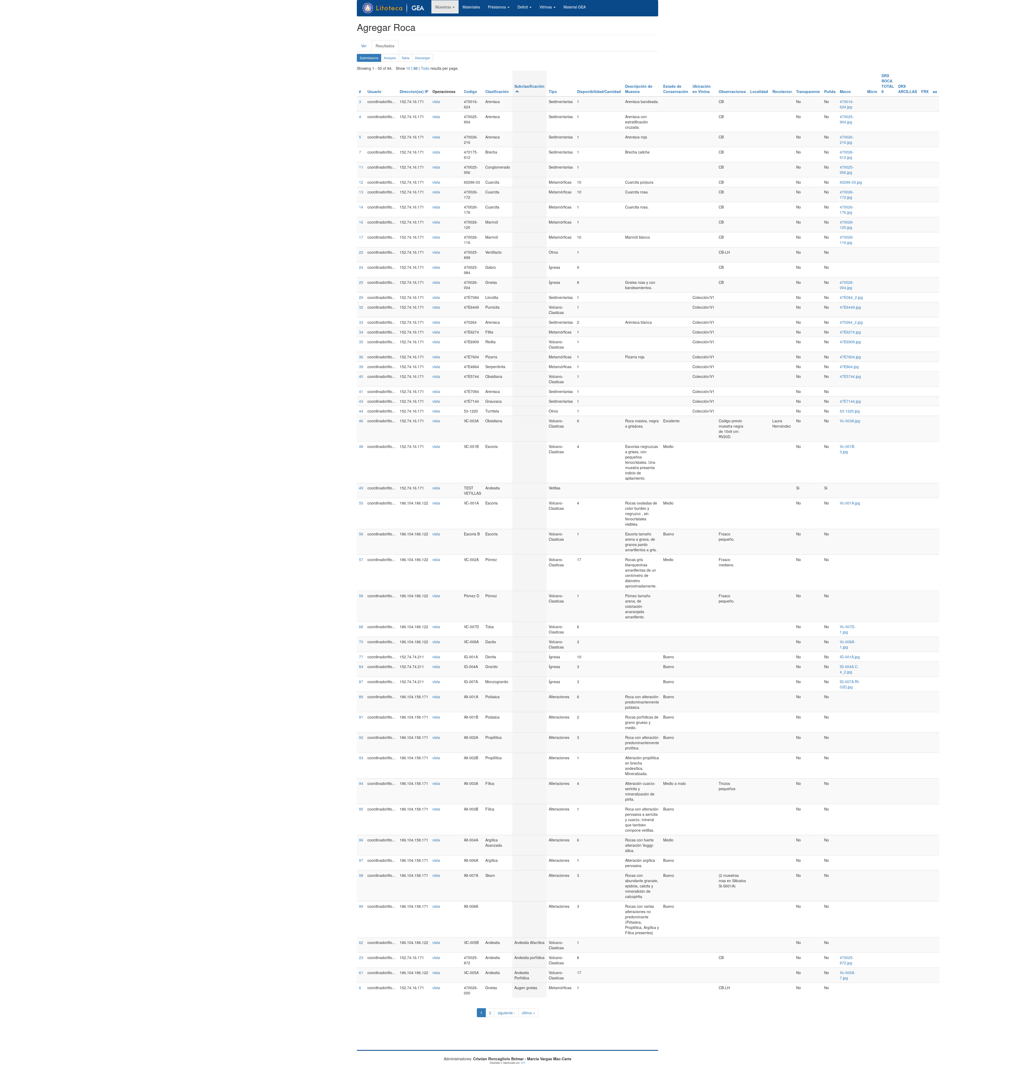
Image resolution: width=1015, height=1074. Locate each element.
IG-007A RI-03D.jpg (850, 684)
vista (436, 101)
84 (361, 666)
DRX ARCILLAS (907, 89)
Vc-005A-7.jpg (847, 975)
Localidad (759, 91)
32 (361, 307)
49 (361, 487)
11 (361, 167)
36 (361, 356)
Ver (364, 45)
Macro (845, 91)
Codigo (470, 91)
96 (361, 839)
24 (361, 267)
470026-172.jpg (847, 194)
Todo (425, 68)
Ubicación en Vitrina (702, 89)
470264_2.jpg (851, 322)
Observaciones (732, 91)
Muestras (443, 7)
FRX (925, 91)
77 (361, 656)
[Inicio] (396, 8)
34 (361, 332)
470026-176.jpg (847, 209)
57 (361, 559)
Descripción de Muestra (638, 89)
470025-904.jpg (847, 119)
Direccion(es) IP (414, 91)
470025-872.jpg (847, 960)
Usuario (374, 91)
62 (361, 942)
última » (528, 1012)
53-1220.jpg (850, 411)
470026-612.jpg (847, 154)
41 (361, 391)
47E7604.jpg (850, 356)
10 (408, 68)
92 (361, 737)
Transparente (808, 91)
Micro (872, 91)
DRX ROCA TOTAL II (888, 83)
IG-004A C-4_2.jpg (849, 669)
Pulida (830, 91)
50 (415, 68)
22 (361, 252)
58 (361, 595)
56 (361, 533)
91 (361, 717)
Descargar (422, 57)
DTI (523, 1062)
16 (361, 222)
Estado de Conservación (675, 89)
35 (361, 341)
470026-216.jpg (847, 139)
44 (361, 411)
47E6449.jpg (850, 307)
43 (361, 401)
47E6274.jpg (850, 332)
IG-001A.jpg (850, 656)
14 (361, 207)
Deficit (523, 7)
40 (361, 376)
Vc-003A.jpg (850, 420)
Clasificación (497, 91)
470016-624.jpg (847, 104)
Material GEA (575, 7)
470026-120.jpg (847, 224)
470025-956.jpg (847, 169)
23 (361, 957)
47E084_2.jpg (851, 297)
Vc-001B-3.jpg (847, 449)
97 (361, 860)
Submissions (370, 58)
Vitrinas (546, 7)
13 (361, 192)
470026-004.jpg (847, 285)
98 (361, 875)
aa (935, 91)
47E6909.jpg (850, 341)
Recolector (782, 91)
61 (361, 972)
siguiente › (506, 1012)
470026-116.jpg (847, 239)
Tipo (553, 91)
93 (361, 757)
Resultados (387, 47)
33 (361, 322)
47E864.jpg (849, 366)
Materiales (471, 7)
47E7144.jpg (850, 401)
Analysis (390, 57)
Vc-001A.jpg (850, 503)
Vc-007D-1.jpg (848, 629)
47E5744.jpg (850, 376)
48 (361, 446)
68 (361, 626)
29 (361, 297)
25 (361, 282)
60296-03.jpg (851, 182)
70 (361, 641)
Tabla (405, 57)
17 (361, 237)
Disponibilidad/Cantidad (599, 91)
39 (361, 366)
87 (361, 681)
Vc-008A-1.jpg (847, 644)
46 (361, 420)
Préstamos (497, 7)
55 (361, 503)
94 (361, 783)
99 (361, 906)
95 (361, 809)
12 (361, 182)
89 (361, 696)
